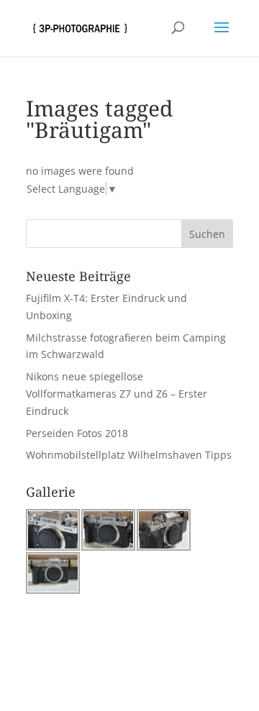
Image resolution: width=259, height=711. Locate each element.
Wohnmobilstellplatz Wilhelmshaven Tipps (129, 455)
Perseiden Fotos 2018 (77, 433)
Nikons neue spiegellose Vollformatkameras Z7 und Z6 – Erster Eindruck (116, 394)
